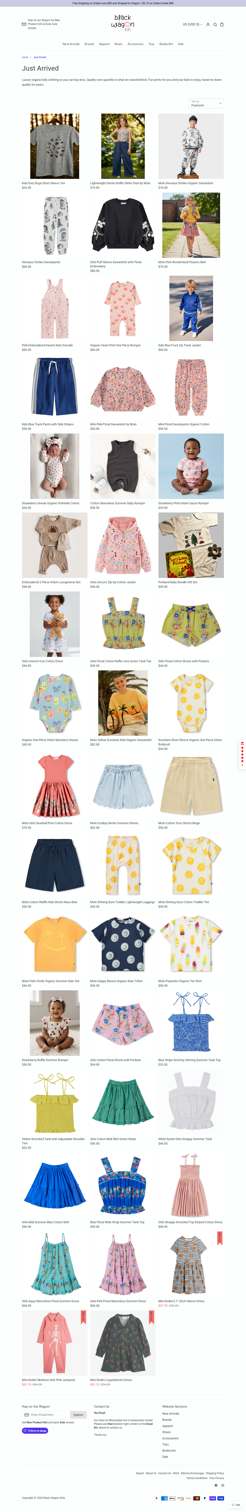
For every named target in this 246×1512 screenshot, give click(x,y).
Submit (78, 1415)
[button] (242, 754)
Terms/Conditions (197, 1478)
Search (140, 1473)
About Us (151, 1473)
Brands (89, 44)
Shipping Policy (215, 1473)
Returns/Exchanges (192, 1473)
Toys (151, 44)
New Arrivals (71, 44)
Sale (181, 44)
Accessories (135, 44)
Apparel (104, 44)
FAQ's (176, 1473)
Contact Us (164, 1473)
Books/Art (166, 44)
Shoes (118, 44)
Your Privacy (216, 1478)
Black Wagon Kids (54, 1497)
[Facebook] (216, 1485)
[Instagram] (222, 1485)
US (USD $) (191, 24)
